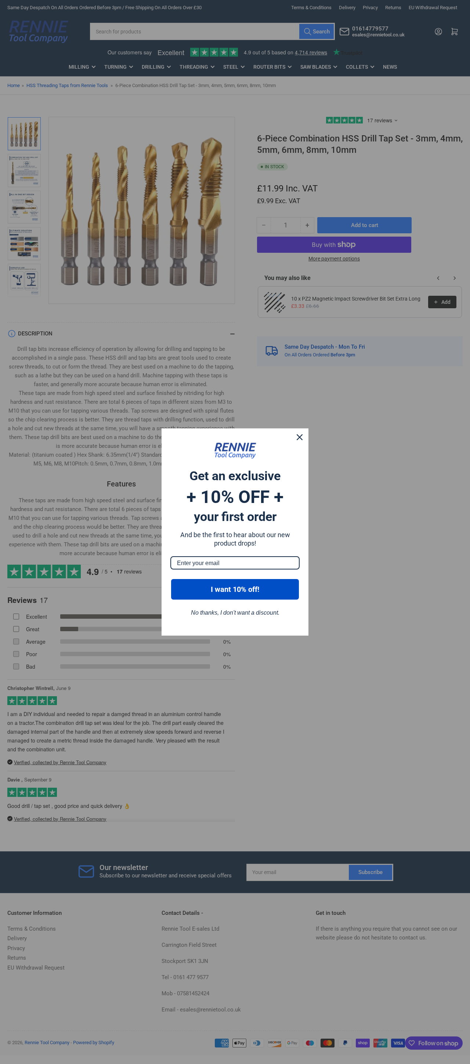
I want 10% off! (235, 589)
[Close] (299, 437)
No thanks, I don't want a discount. (235, 613)
